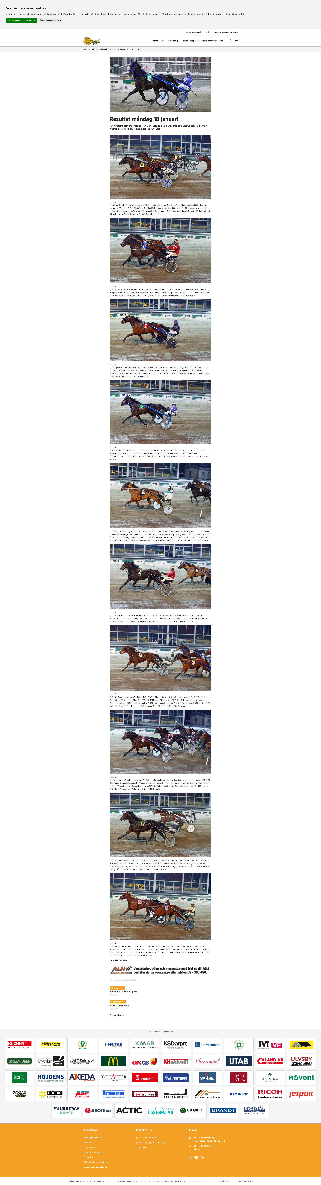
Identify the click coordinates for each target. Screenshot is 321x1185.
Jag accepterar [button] (14, 20)
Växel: (150, 1138)
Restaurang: (152, 1143)
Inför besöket (158, 41)
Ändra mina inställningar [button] (50, 20)
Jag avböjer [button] (30, 20)
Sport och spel (174, 41)
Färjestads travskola (192, 32)
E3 (207, 32)
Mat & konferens (209, 41)
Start (85, 49)
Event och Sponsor (191, 41)
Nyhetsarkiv (104, 49)
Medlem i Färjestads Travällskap (226, 32)
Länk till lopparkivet (119, 960)
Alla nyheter (115, 1015)
